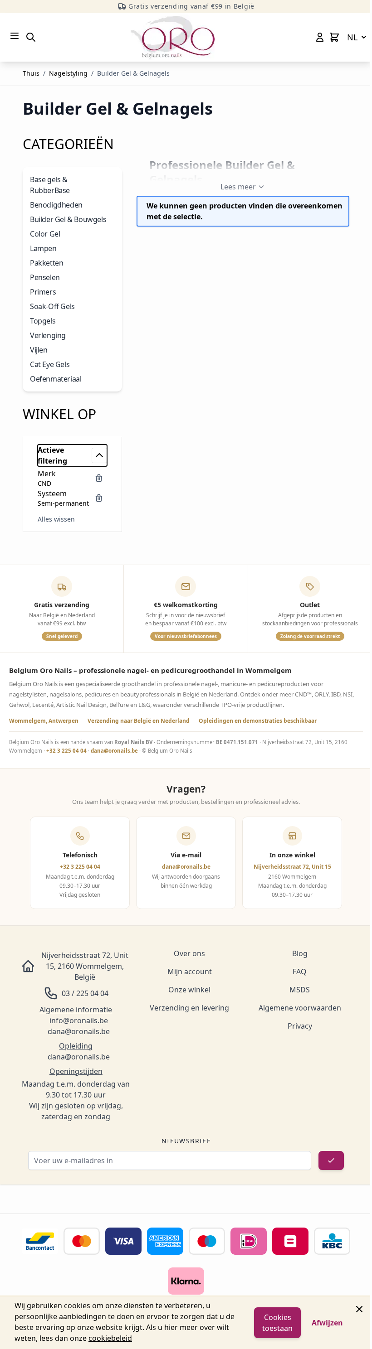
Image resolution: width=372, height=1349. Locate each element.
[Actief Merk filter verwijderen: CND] (99, 478)
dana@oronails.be (114, 750)
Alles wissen (56, 519)
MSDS (299, 990)
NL (352, 37)
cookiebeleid (110, 1338)
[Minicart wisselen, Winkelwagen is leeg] (334, 37)
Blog (300, 953)
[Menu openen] (14, 36)
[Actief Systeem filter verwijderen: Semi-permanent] (99, 498)
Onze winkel (189, 990)
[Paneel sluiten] (359, 1309)
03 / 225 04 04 (85, 993)
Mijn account (189, 972)
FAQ (300, 972)
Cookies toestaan (277, 1322)
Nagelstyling (68, 73)
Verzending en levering (189, 1008)
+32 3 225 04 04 (66, 750)
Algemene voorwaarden (300, 1008)
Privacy (300, 1026)
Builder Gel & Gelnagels (133, 73)
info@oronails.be (78, 1020)
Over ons (189, 953)
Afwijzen (327, 1323)
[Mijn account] (320, 37)
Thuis (31, 73)
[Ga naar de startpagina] (173, 37)
